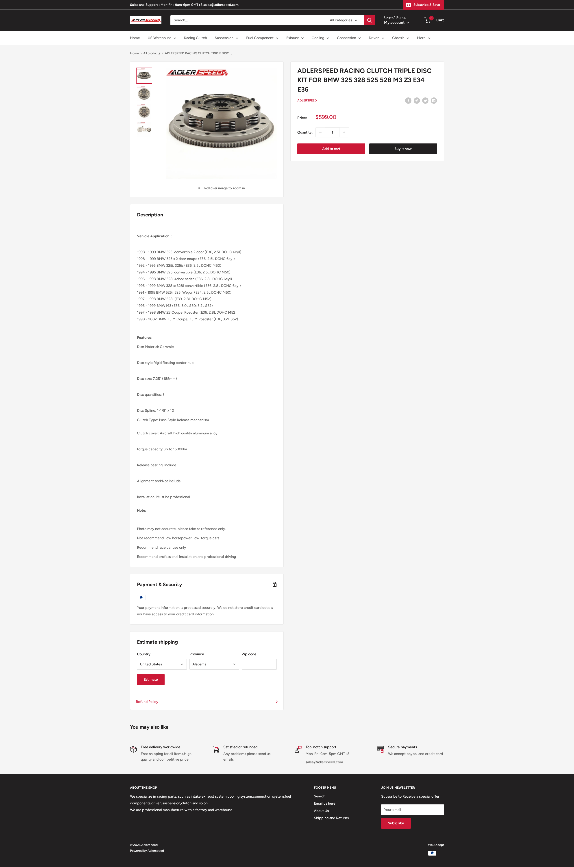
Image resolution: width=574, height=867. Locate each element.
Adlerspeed (307, 100)
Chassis (398, 38)
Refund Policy (147, 702)
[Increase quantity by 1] (344, 132)
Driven (374, 38)
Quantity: (305, 132)
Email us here (324, 803)
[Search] (369, 20)
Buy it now (403, 149)
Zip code (249, 654)
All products (151, 53)
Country (143, 654)
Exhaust (292, 38)
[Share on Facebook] (408, 100)
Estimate (151, 679)
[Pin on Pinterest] (417, 100)
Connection (346, 38)
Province (196, 654)
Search (319, 796)
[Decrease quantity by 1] (320, 132)
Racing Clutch (195, 38)
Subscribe (396, 823)
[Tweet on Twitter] (425, 100)
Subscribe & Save (426, 5)
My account (395, 22)
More (421, 38)
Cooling (318, 38)
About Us (321, 811)
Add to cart (331, 149)
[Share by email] (434, 100)
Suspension (224, 38)
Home (135, 38)
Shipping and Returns (331, 818)
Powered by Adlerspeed (147, 851)
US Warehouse (159, 38)
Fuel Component (260, 38)
